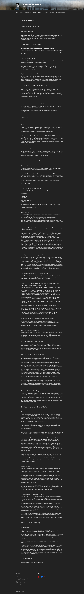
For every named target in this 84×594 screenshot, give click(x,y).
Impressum (52, 12)
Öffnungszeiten (28, 12)
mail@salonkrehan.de (22, 584)
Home (17, 12)
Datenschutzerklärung (60, 12)
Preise (21, 12)
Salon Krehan (32, 4)
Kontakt (34, 12)
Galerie (39, 12)
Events (45, 12)
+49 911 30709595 (22, 582)
